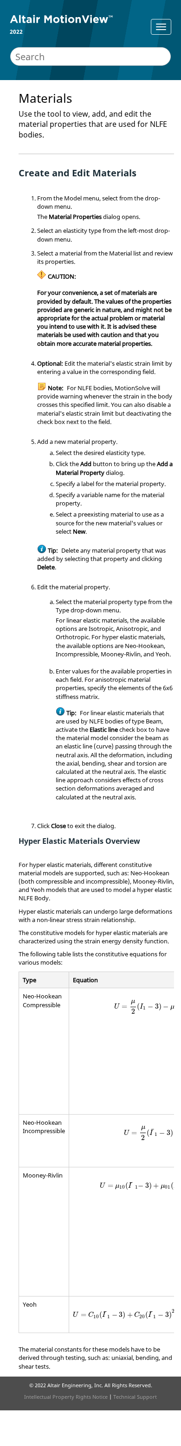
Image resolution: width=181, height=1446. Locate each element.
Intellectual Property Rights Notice (66, 1396)
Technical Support (135, 1396)
